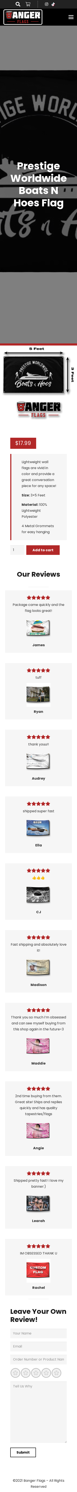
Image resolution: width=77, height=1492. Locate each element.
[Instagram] (46, 4)
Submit (23, 1452)
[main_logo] (22, 17)
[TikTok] (53, 4)
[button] (18, 4)
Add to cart (43, 550)
